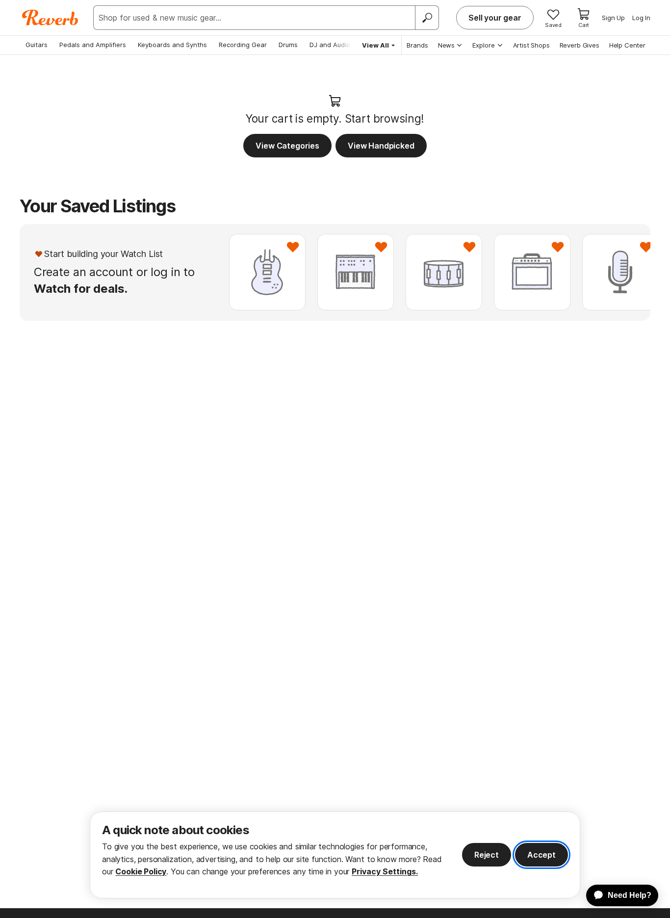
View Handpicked (381, 146)
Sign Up (613, 18)
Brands (417, 45)
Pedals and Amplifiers (92, 45)
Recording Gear (243, 45)
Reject (486, 855)
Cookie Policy (140, 871)
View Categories (287, 146)
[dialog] (335, 855)
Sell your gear (494, 18)
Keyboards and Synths (172, 45)
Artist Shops (531, 45)
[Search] (426, 17)
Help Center (627, 45)
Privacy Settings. (385, 871)
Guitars (37, 45)
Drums (288, 45)
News (446, 45)
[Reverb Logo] (50, 17)
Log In (641, 18)
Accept (541, 855)
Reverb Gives (579, 45)
